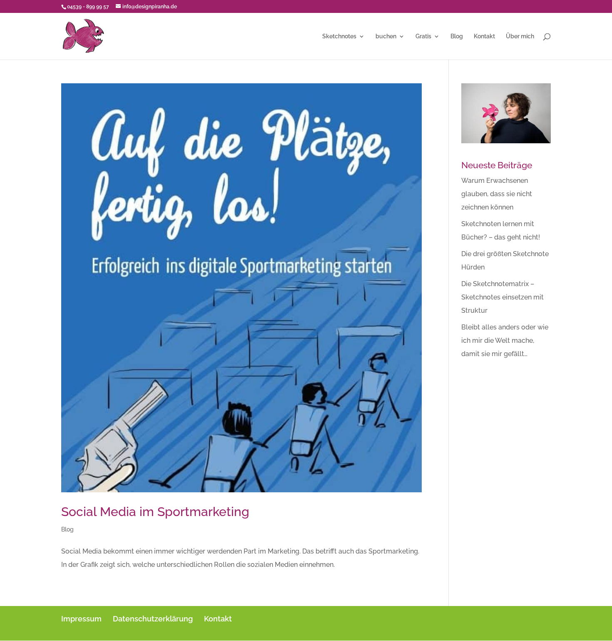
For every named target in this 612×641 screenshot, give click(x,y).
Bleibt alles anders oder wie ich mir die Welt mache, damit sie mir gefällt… (504, 340)
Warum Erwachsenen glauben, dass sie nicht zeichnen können (496, 194)
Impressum (81, 618)
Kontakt (484, 36)
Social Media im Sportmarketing (155, 511)
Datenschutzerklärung (153, 618)
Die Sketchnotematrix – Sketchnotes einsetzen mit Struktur (502, 297)
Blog (456, 36)
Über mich (520, 36)
